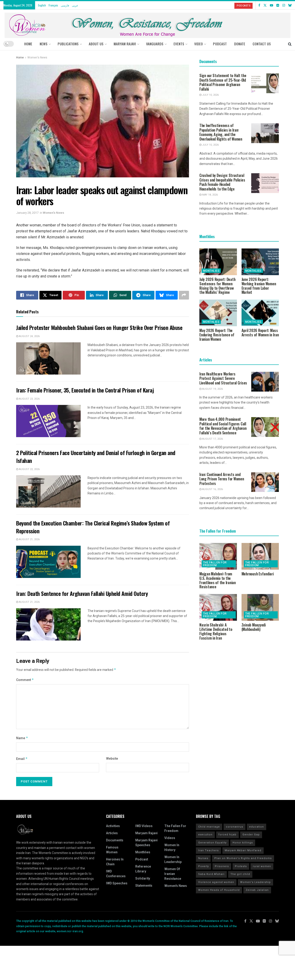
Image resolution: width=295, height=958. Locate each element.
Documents (114, 840)
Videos (169, 838)
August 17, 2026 (212, 439)
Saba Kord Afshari (211, 874)
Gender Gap (251, 835)
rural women (262, 866)
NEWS (43, 43)
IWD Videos (144, 826)
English (42, 5)
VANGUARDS (154, 43)
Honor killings (243, 843)
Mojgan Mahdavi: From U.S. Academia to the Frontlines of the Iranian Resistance (217, 580)
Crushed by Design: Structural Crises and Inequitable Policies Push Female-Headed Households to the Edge (222, 182)
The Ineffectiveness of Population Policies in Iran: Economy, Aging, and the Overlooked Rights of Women (220, 132)
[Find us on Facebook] (259, 5)
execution (205, 835)
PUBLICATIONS (68, 43)
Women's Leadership (255, 882)
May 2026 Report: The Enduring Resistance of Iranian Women (216, 335)
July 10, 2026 (210, 95)
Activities (113, 826)
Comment (25, 680)
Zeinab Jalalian (257, 890)
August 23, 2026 (29, 399)
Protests (241, 866)
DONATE (239, 43)
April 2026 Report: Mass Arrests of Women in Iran (260, 333)
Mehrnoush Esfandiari (258, 574)
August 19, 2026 (212, 389)
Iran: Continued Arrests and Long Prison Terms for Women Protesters (221, 479)
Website (112, 758)
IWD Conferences (116, 874)
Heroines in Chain (115, 862)
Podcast (141, 859)
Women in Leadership (173, 859)
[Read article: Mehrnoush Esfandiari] (260, 556)
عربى (75, 5)
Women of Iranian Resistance (172, 874)
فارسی (65, 5)
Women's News (37, 57)
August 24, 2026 (29, 336)
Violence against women (216, 882)
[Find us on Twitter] (265, 5)
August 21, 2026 (29, 539)
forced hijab (227, 835)
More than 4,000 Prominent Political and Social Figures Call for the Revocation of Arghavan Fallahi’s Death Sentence (223, 426)
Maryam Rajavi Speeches (146, 843)
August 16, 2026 (212, 489)
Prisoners (222, 866)
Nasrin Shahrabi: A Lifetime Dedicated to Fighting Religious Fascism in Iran (215, 631)
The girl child (240, 874)
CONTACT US (262, 43)
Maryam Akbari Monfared (243, 850)
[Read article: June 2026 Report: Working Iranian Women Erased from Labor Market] (260, 261)
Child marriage (209, 827)
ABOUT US (96, 43)
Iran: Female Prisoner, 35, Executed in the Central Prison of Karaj (85, 390)
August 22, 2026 (29, 469)
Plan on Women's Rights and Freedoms (243, 858)
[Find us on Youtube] (271, 5)
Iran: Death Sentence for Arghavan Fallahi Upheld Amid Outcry (82, 593)
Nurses (203, 858)
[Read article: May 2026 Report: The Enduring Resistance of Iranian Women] (218, 313)
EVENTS (179, 43)
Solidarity (142, 878)
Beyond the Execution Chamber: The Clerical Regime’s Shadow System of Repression (93, 527)
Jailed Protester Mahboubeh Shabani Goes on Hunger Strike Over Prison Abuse (99, 327)
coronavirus (234, 827)
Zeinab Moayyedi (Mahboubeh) (254, 627)
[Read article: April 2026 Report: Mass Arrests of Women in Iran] (260, 313)
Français (53, 5)
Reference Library (143, 869)
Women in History (171, 847)
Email (22, 758)
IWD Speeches (116, 883)
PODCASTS (243, 6)
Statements (143, 885)
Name (22, 738)
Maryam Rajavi (146, 833)
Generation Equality (212, 843)
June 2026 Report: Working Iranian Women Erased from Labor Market (259, 286)
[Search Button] (290, 43)
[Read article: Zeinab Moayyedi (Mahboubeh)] (260, 607)
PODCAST (220, 43)
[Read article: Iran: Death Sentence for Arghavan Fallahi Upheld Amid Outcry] (48, 624)
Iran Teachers (208, 850)
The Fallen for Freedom (215, 563)
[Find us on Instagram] (283, 5)
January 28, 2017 (27, 213)
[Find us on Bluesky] (290, 5)
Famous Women (112, 850)
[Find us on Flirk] (277, 5)
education (256, 827)
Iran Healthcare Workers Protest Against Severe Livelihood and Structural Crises (223, 378)
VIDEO (198, 43)
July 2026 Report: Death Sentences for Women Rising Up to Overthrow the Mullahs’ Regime (217, 286)
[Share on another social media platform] (184, 295)
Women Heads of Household (219, 890)
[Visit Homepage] (147, 23)
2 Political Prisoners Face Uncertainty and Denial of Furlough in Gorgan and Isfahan (95, 456)
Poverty (203, 866)
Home (28, 43)
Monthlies (211, 271)
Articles (112, 833)
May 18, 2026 (209, 195)
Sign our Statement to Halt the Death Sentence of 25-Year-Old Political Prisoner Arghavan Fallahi (222, 82)
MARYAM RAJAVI (125, 43)
